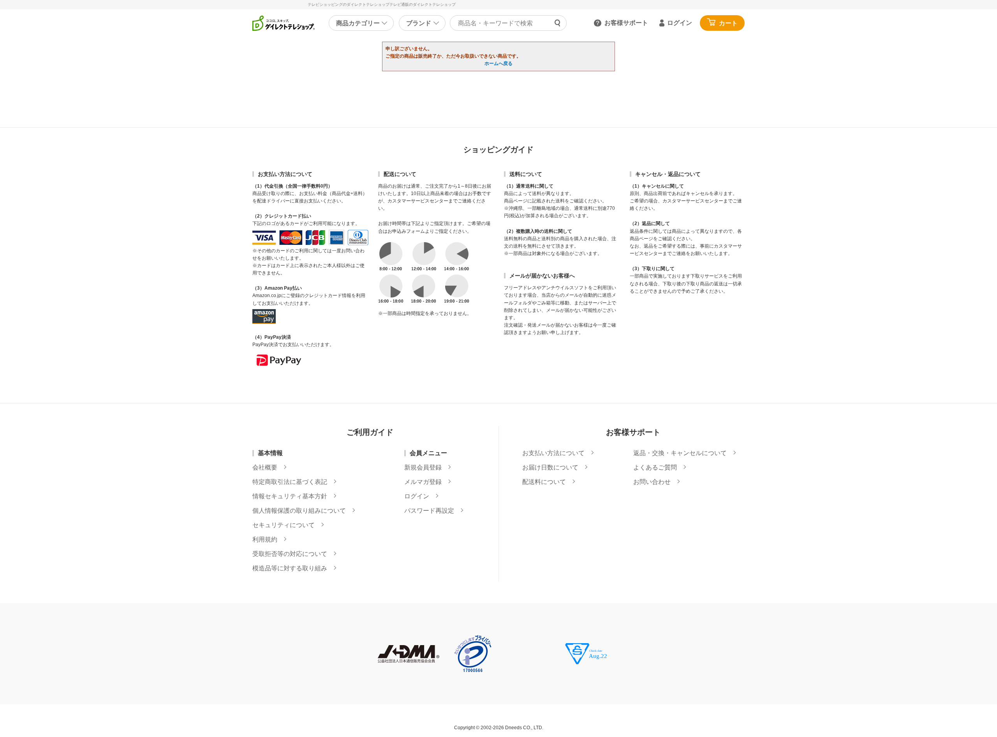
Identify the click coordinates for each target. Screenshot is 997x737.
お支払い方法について (553, 453)
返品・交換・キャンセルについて (680, 453)
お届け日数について (550, 467)
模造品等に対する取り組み (289, 568)
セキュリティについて (283, 525)
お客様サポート (626, 22)
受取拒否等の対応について (289, 554)
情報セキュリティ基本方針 (289, 496)
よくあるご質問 (655, 467)
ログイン (679, 22)
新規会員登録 (423, 467)
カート (728, 23)
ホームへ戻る (498, 63)
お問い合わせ (652, 482)
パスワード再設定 (429, 511)
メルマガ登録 (423, 482)
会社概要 (264, 467)
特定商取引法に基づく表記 (289, 482)
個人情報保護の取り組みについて (299, 511)
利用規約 (264, 539)
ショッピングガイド (498, 149)
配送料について (544, 482)
